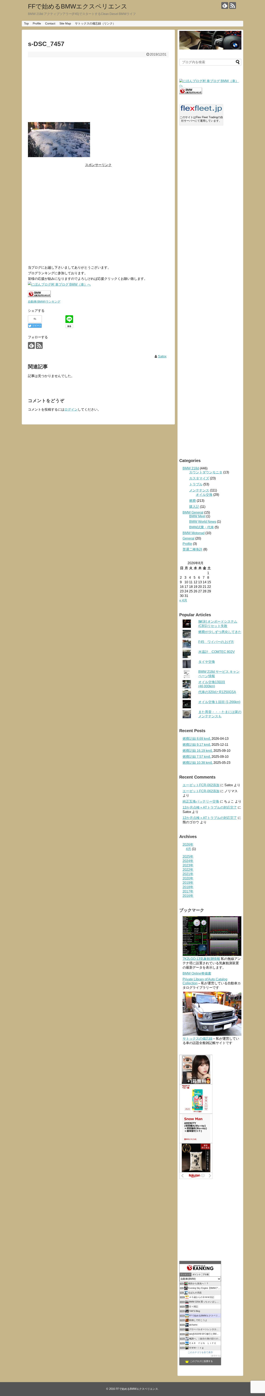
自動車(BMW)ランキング (44, 301)
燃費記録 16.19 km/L (198, 750)
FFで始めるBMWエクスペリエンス (77, 6)
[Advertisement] (98, 90)
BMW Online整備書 (197, 973)
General (188, 538)
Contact (50, 23)
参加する (216, 1356)
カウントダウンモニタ (205, 472)
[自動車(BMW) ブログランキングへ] (190, 93)
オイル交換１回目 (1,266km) (219, 702)
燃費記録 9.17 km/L (197, 744)
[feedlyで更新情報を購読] (224, 5)
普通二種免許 (192, 549)
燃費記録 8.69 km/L (197, 738)
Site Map (65, 23)
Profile (37, 23)
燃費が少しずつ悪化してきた (219, 632)
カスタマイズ (199, 478)
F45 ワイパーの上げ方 (216, 642)
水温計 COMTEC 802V (216, 652)
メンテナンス (199, 490)
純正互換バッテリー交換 (201, 801)
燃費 (192, 500)
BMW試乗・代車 (201, 527)
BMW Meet (197, 516)
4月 (188, 849)
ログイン (71, 409)
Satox (162, 356)
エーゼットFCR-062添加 (201, 785)
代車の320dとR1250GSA (217, 692)
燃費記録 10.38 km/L (198, 762)
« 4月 (183, 600)
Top (26, 23)
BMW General (193, 512)
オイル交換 (204, 494)
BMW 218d (191, 468)
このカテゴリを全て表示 (200, 1352)
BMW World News (202, 521)
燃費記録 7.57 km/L (197, 756)
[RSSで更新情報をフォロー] (232, 5)
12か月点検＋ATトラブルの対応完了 (210, 807)
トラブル (195, 484)
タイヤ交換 (206, 661)
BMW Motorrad (194, 533)
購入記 (194, 506)
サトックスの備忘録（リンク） (95, 23)
